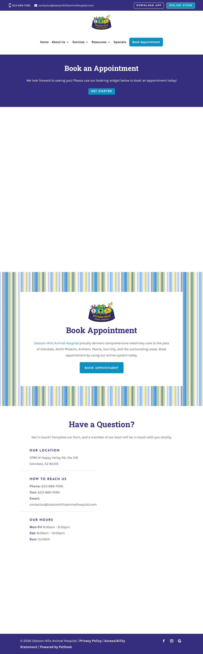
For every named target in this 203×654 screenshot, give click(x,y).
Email (111, 466)
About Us (58, 42)
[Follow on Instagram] (172, 641)
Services (78, 42)
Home (44, 42)
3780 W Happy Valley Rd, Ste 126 (54, 458)
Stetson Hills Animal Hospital (56, 343)
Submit (116, 495)
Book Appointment (102, 368)
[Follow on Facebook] (164, 641)
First (140, 454)
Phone (110, 473)
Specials (120, 42)
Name (111, 448)
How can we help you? (123, 482)
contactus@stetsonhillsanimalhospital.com (66, 5)
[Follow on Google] (179, 641)
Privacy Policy (90, 641)
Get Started (101, 91)
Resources (99, 42)
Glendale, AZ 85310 (44, 464)
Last (140, 460)
